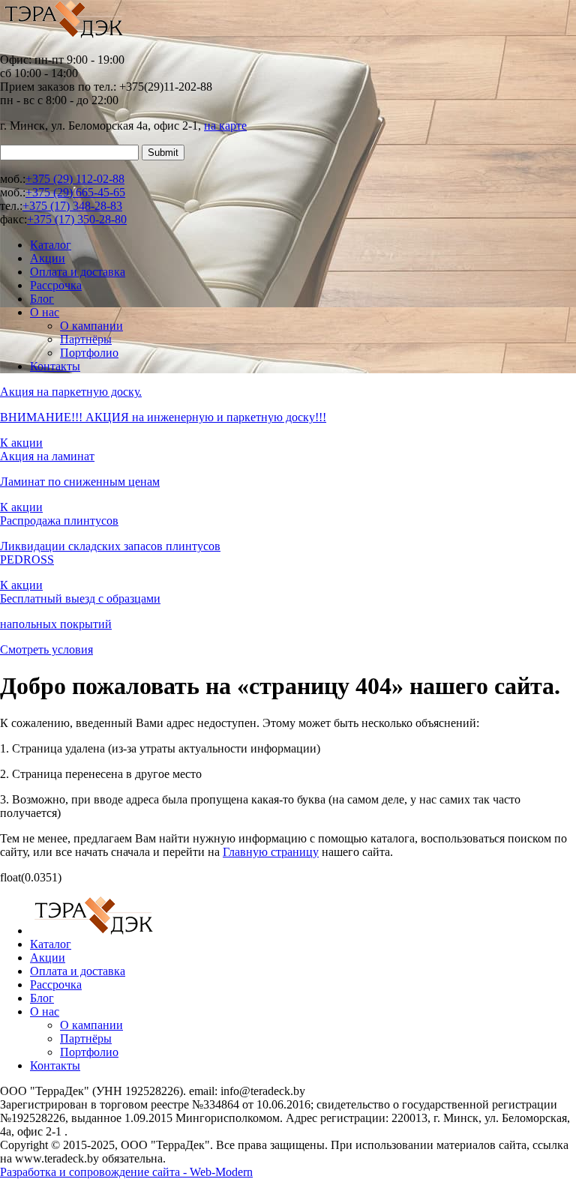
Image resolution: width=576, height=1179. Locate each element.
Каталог (50, 244)
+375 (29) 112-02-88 (75, 178)
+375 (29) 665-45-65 (75, 192)
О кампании (91, 325)
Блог (42, 298)
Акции (47, 258)
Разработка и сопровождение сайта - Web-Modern (126, 1172)
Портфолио (89, 352)
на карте (225, 125)
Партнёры (86, 339)
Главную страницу (271, 851)
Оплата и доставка (77, 271)
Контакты (55, 366)
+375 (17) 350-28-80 (77, 219)
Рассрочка (56, 285)
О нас (44, 312)
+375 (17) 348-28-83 (72, 205)
